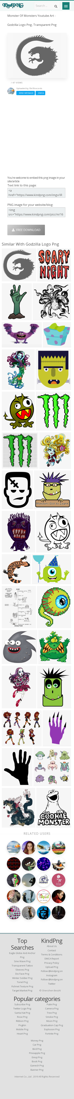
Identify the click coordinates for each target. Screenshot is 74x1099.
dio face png (22, 973)
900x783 (49, 345)
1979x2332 (44, 550)
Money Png (37, 1040)
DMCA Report (52, 958)
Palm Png (52, 1004)
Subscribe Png (22, 1004)
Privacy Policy (51, 962)
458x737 (8, 387)
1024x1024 (45, 279)
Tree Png (52, 1012)
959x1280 (9, 825)
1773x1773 (10, 318)
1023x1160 (47, 466)
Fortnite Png (51, 1033)
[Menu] (66, 6)
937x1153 (44, 626)
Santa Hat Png (22, 1012)
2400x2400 (50, 744)
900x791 (8, 744)
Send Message (25, 93)
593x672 (43, 825)
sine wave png (22, 961)
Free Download (27, 230)
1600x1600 (10, 507)
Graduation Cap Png (52, 1025)
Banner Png (37, 1069)
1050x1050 (10, 466)
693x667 (8, 661)
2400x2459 (46, 661)
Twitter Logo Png (22, 1008)
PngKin (22, 1025)
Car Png (37, 1044)
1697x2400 (10, 550)
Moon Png (51, 1021)
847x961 (42, 387)
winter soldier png (22, 978)
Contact (52, 950)
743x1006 (9, 626)
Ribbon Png (22, 1021)
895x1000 (9, 784)
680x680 (40, 784)
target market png (22, 990)
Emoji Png (37, 1057)
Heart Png (22, 1033)
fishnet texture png (22, 986)
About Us (52, 946)
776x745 (8, 279)
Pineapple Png (37, 1053)
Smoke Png (52, 1016)
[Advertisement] (37, 135)
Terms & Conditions (51, 954)
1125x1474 (45, 706)
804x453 (8, 345)
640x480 (38, 582)
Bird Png (37, 1049)
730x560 (42, 428)
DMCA (40, 93)
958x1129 (9, 428)
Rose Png (22, 1016)
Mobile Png (22, 1029)
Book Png (37, 1061)
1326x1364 (42, 507)
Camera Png (51, 1008)
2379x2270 (40, 318)
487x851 (8, 706)
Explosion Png (51, 1029)
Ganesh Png (37, 1065)
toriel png (22, 982)
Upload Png (51, 967)
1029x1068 (10, 582)
